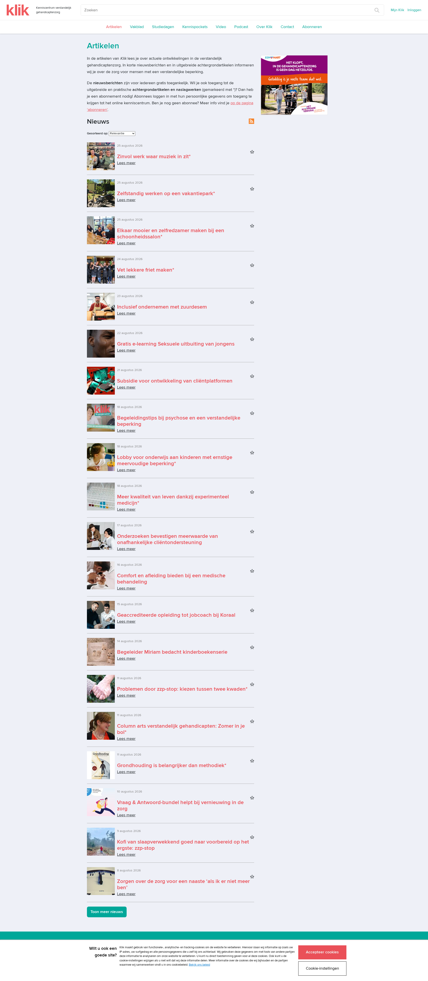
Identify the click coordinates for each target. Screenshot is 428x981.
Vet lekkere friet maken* (145, 270)
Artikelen (114, 27)
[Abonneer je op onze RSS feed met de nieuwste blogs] (251, 121)
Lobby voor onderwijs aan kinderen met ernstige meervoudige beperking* (174, 460)
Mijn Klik (397, 10)
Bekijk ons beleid (199, 965)
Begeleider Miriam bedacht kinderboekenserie (172, 652)
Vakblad (137, 27)
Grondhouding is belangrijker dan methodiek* (171, 765)
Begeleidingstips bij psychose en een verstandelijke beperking (178, 421)
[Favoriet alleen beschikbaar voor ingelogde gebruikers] (252, 152)
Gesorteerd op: (97, 133)
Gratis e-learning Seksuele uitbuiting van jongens (176, 344)
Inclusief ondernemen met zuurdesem (162, 307)
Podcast (241, 27)
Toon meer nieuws (107, 911)
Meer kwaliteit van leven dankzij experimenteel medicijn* (173, 500)
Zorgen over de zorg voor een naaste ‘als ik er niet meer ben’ (183, 884)
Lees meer (126, 163)
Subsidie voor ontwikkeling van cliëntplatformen (175, 381)
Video (221, 27)
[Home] (18, 10)
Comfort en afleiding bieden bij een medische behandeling (171, 578)
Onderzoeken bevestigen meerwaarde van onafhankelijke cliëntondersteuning (167, 539)
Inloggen (414, 10)
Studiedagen (163, 27)
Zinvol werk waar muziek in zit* (154, 156)
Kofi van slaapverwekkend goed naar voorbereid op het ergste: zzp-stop (183, 845)
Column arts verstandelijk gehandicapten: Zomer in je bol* (181, 729)
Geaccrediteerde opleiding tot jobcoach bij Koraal (176, 615)
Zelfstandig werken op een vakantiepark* (166, 193)
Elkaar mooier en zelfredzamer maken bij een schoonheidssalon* (170, 233)
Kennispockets (195, 27)
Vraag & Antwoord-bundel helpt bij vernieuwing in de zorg (180, 805)
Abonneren (312, 27)
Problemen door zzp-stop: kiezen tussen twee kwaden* (182, 689)
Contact (287, 27)
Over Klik (264, 27)
